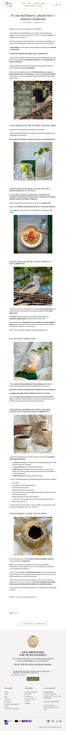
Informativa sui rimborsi (11, 708)
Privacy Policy (29, 696)
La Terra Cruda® (47, 727)
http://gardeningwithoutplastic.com (26, 597)
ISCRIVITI (33, 679)
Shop (5, 694)
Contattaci (7, 699)
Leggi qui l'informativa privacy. (18, 674)
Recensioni (7, 702)
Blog (5, 697)
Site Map (27, 703)
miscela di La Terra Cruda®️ (26, 582)
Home (6, 692)
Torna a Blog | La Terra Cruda (34, 623)
